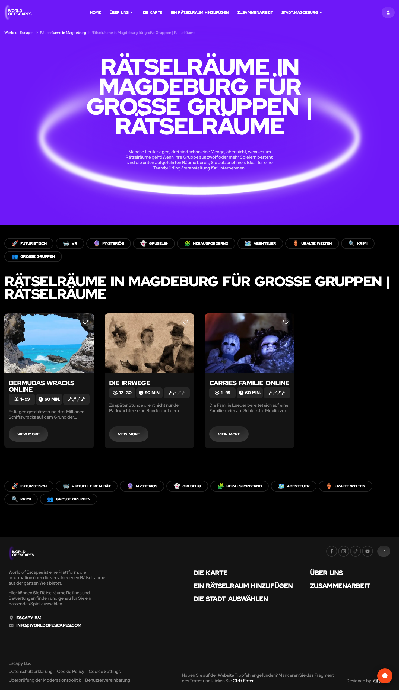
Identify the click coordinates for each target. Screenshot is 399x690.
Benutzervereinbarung (107, 680)
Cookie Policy (70, 671)
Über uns (119, 12)
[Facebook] (331, 551)
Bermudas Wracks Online (41, 386)
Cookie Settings (105, 671)
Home (95, 12)
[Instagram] (343, 551)
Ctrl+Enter (243, 680)
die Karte (152, 12)
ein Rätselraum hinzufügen (200, 12)
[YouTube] (367, 551)
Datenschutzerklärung (31, 671)
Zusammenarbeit (255, 12)
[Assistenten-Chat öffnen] (384, 675)
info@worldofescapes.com (48, 625)
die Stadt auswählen (231, 599)
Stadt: (299, 12)
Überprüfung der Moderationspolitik (45, 680)
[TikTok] (355, 551)
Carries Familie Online (249, 383)
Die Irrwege (129, 383)
